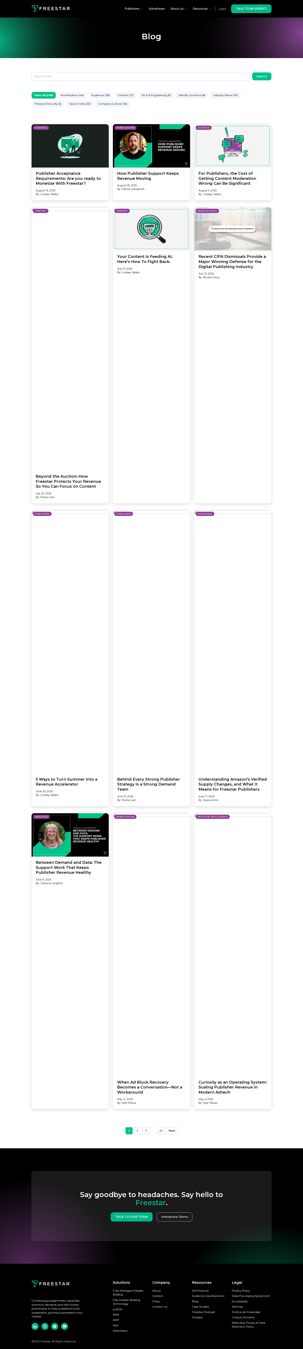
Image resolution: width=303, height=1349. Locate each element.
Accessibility (240, 1301)
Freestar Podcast (203, 1312)
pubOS (117, 1309)
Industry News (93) (225, 95)
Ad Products (200, 1290)
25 (161, 1130)
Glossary (197, 1317)
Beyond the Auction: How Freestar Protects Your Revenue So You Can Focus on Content (68, 481)
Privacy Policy (241, 1290)
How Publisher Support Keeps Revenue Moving (148, 176)
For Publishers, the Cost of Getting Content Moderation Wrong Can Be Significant (227, 178)
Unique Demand (243, 1317)
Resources (200, 8)
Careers (157, 1296)
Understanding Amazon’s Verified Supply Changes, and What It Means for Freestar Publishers (232, 784)
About (156, 1290)
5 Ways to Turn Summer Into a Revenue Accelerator (66, 782)
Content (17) (125, 95)
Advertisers (157, 8)
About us (177, 8)
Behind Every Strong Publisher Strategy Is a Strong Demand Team (148, 784)
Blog (195, 1301)
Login (222, 8)
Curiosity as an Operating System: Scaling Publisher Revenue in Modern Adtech (232, 1087)
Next (172, 1130)
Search (261, 76)
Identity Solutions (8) (192, 95)
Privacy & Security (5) (48, 103)
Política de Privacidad (246, 1312)
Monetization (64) (72, 95)
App (116, 1325)
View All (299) (43, 95)
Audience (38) (100, 95)
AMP (116, 1320)
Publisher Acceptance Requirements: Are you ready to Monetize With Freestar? (68, 178)
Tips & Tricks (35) (80, 103)
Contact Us (159, 1306)
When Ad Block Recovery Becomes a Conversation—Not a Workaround (149, 1087)
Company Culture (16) (112, 103)
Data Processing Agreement (251, 1296)
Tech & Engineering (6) (156, 95)
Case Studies (200, 1306)
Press (156, 1301)
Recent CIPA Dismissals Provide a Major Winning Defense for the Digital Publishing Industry (232, 261)
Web (116, 1314)
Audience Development (208, 1296)
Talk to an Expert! (251, 8)
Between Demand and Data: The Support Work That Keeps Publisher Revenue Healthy (69, 867)
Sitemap (237, 1306)
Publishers (132, 8)
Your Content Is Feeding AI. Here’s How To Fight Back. (145, 259)
